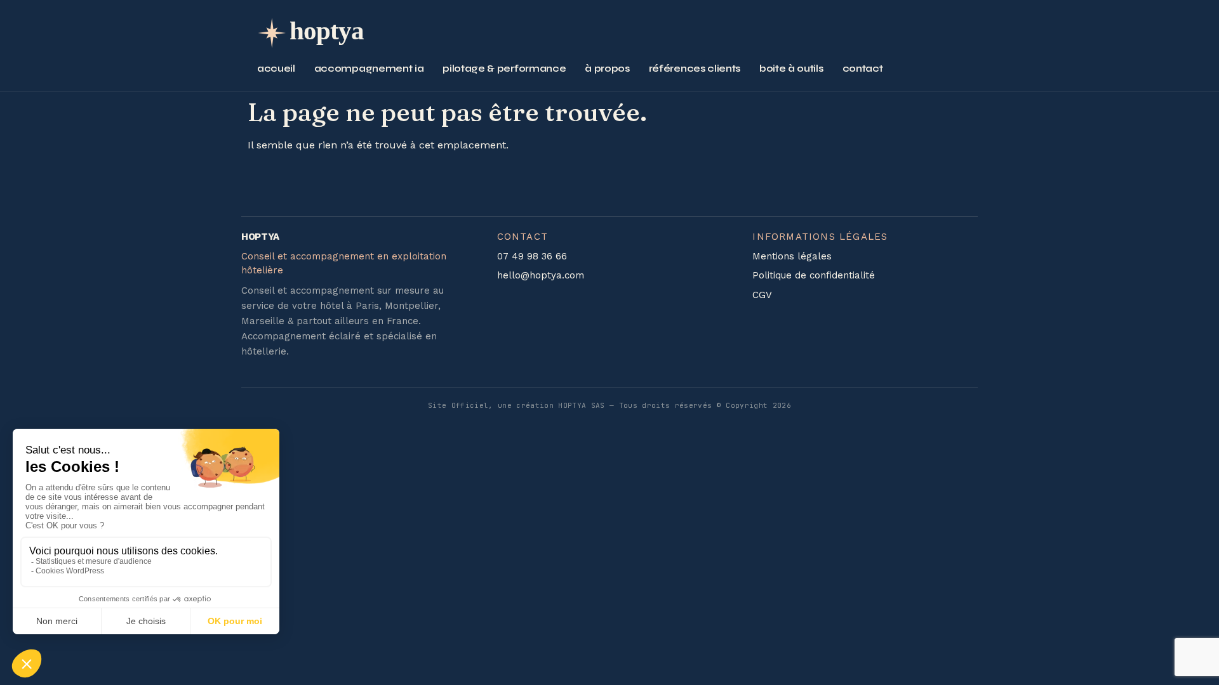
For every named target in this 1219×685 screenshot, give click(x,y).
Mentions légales (792, 256)
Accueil (276, 68)
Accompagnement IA (369, 68)
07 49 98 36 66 (532, 256)
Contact (863, 68)
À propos (607, 68)
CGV (762, 295)
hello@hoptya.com (540, 275)
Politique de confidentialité (813, 275)
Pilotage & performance (504, 68)
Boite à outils (791, 68)
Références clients (694, 68)
